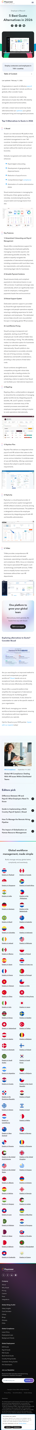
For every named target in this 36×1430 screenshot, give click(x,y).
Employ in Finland (25, 1050)
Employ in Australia (26, 922)
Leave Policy (6, 1332)
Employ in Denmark (8, 1050)
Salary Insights (6, 1308)
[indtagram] (15, 1275)
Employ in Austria (7, 1039)
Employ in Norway (25, 1133)
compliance (27, 180)
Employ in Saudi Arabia (7, 1061)
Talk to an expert (18, 626)
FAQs (3, 1323)
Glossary (4, 1320)
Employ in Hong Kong (27, 996)
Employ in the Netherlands (24, 910)
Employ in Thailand (8, 875)
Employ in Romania (26, 1146)
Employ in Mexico (7, 954)
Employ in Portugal (26, 975)
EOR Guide (5, 1347)
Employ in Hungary (8, 1204)
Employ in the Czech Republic (26, 1085)
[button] (32, 2)
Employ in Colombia (8, 933)
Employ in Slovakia (26, 1236)
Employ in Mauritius (26, 1215)
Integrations (5, 1299)
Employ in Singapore (8, 885)
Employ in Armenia (26, 1183)
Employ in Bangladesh (27, 1247)
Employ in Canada (25, 875)
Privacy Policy (22, 1423)
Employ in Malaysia (26, 943)
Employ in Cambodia (8, 1257)
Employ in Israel (25, 1110)
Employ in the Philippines (24, 897)
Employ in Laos (7, 1215)
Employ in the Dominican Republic (8, 1098)
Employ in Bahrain (7, 1247)
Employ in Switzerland (9, 1028)
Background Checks (8, 1338)
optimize (19, 110)
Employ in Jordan (25, 1204)
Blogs (3, 1317)
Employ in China (7, 996)
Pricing (4, 1290)
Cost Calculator (6, 1311)
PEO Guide (5, 1353)
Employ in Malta (25, 1120)
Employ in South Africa (27, 885)
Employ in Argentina (8, 1073)
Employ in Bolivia (7, 1193)
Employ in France (7, 975)
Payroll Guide (6, 1350)
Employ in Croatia (7, 1084)
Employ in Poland (25, 954)
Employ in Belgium (25, 1039)
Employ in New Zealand (7, 1134)
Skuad (12, 678)
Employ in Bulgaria (26, 1073)
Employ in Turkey (25, 1028)
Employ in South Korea (25, 1061)
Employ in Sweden (25, 1018)
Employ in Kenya (7, 1018)
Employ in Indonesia (26, 933)
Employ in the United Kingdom (26, 1158)
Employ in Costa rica (26, 965)
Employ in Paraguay (26, 1225)
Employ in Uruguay (26, 1170)
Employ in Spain (7, 965)
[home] (8, 2)
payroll (29, 86)
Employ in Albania (8, 1183)
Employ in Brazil (7, 922)
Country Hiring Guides (9, 1359)
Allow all (8, 1427)
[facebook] (12, 25)
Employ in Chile (25, 986)
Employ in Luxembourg (6, 1121)
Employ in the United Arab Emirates (8, 1158)
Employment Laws (7, 1335)
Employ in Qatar (7, 1236)
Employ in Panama (8, 1146)
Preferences (17, 1427)
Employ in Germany (8, 909)
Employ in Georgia (25, 1193)
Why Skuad (5, 1287)
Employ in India (7, 896)
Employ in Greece (7, 1110)
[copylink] (24, 25)
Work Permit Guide (8, 1356)
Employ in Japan (25, 1007)
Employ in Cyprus (25, 1257)
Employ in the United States (8, 1171)
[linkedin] (16, 25)
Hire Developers (7, 1364)
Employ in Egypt (25, 1097)
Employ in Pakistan (8, 1225)
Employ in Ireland (7, 943)
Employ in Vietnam (8, 986)
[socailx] (3, 1275)
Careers (4, 1293)
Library (4, 1314)
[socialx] (20, 25)
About (4, 1285)
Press (3, 1296)
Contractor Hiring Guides (9, 1362)
